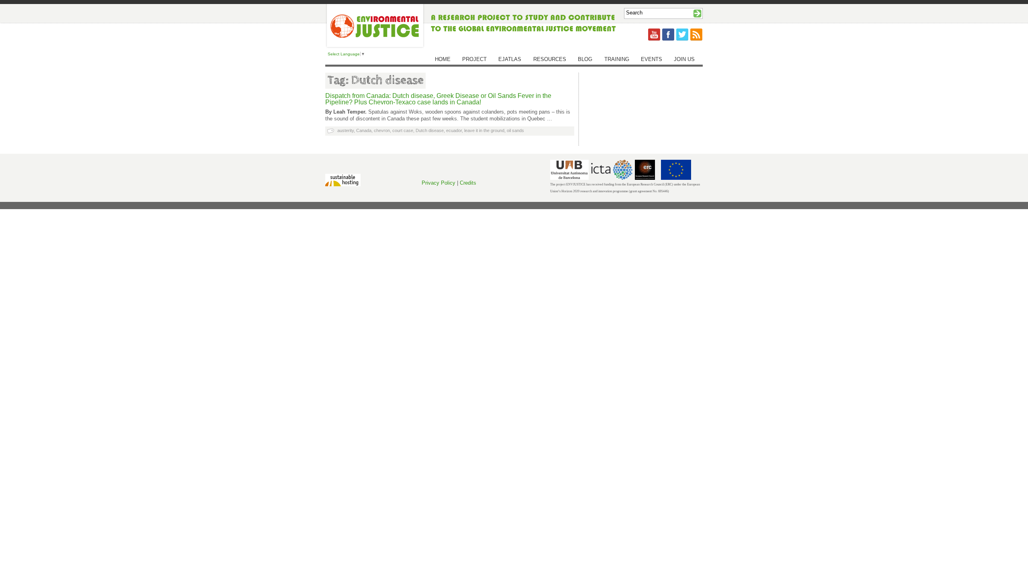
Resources (549, 59)
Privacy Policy (438, 183)
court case (402, 130)
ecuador (454, 130)
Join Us (684, 59)
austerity (345, 130)
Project (474, 59)
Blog (585, 59)
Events (651, 59)
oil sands (515, 130)
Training (616, 59)
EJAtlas (509, 59)
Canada (363, 130)
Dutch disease (430, 130)
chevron (382, 130)
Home (443, 59)
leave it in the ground (484, 130)
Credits (468, 183)
